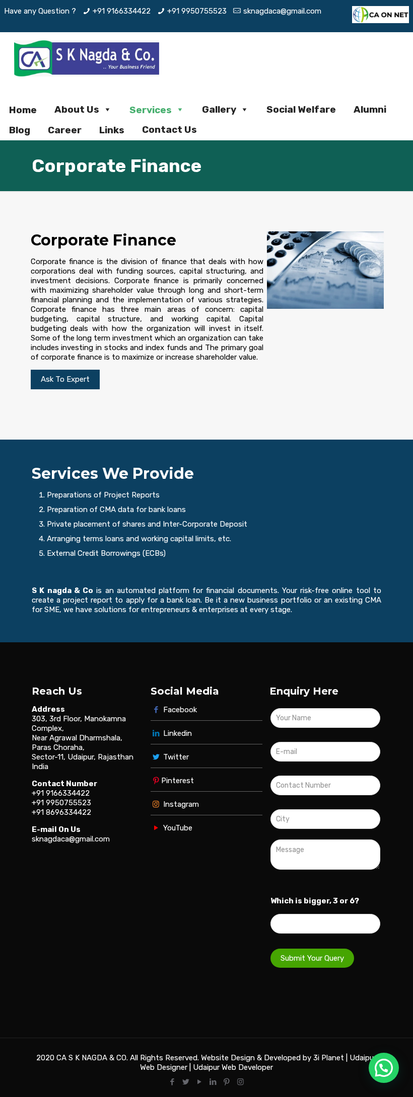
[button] (384, 1068)
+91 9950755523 (197, 11)
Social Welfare (301, 109)
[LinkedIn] (213, 1081)
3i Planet (329, 1057)
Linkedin (177, 733)
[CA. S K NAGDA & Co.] (86, 57)
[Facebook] (172, 1081)
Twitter (176, 757)
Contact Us (169, 129)
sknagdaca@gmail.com (282, 11)
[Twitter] (186, 1081)
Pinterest (177, 780)
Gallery (219, 109)
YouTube (176, 827)
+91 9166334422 (122, 11)
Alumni (370, 109)
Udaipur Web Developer (233, 1067)
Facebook (179, 709)
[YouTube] (199, 1081)
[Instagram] (240, 1081)
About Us (76, 109)
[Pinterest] (227, 1081)
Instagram (180, 804)
